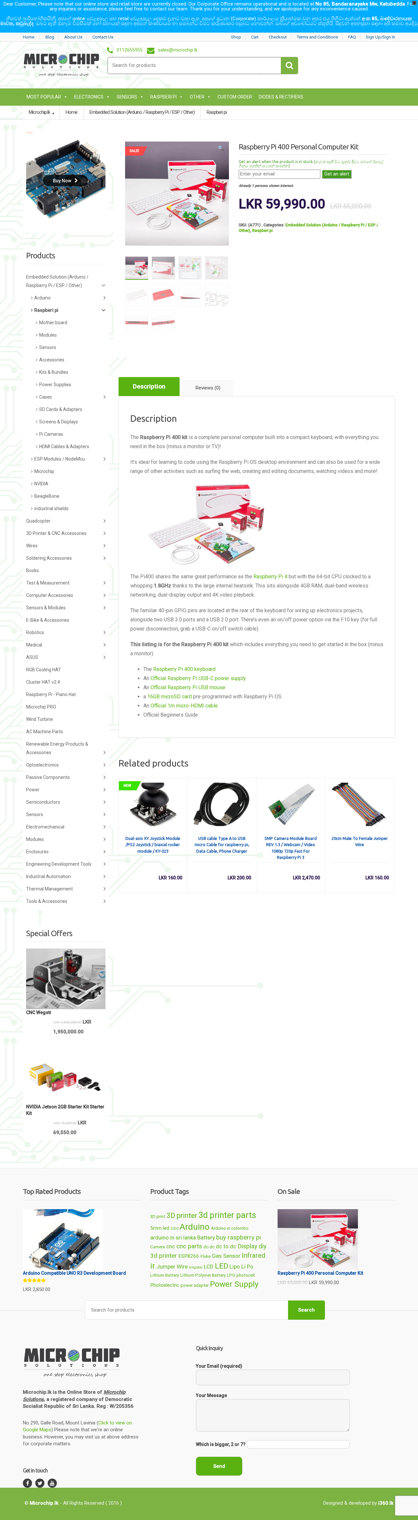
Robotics (35, 632)
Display (247, 1246)
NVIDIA (41, 483)
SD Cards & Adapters (60, 409)
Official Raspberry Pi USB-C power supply (198, 678)
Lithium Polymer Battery (203, 1275)
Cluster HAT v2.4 (43, 682)
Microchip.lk (40, 112)
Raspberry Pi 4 (270, 576)
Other (197, 96)
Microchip (44, 471)
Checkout (278, 37)
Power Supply (234, 1284)
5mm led (159, 1228)
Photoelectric (164, 1285)
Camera (157, 1246)
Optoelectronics (42, 765)
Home (28, 37)
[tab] (149, 386)
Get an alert (336, 174)
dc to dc (226, 1246)
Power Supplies (55, 384)
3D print (157, 1216)
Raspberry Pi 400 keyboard (184, 669)
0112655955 (130, 50)
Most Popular (43, 96)
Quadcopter (38, 521)
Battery (206, 1237)
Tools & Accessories (46, 901)
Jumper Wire (172, 1266)
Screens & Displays (58, 421)
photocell (245, 1275)
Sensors (127, 96)
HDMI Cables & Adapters (64, 446)
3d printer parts (227, 1215)
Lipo (235, 1266)
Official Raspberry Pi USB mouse (188, 687)
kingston (195, 1267)
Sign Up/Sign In (380, 37)
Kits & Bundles (53, 372)
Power (33, 789)
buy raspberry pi (238, 1237)
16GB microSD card (169, 696)
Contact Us (102, 37)
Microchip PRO (41, 706)
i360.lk (386, 1503)
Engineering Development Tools (58, 864)
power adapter (195, 1285)
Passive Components (48, 777)
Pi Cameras (51, 434)
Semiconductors (43, 802)
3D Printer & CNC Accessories (56, 533)
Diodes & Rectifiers (281, 96)
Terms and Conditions (317, 37)
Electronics (89, 96)
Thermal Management (49, 888)
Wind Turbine (39, 719)
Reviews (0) (208, 388)
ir (152, 1265)
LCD (209, 1266)
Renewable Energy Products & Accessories (57, 748)
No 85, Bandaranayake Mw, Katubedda (360, 4)
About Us (73, 37)
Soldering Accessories (49, 558)
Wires (32, 545)
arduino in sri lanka (173, 1237)
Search (306, 1310)
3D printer (182, 1215)
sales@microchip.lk (178, 50)
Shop (236, 37)
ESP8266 (188, 1256)
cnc (170, 1246)
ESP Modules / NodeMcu (59, 459)
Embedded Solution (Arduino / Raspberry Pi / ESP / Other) (57, 281)
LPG (231, 1275)
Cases (45, 397)
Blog (49, 37)
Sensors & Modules (46, 607)
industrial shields (51, 508)
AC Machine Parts (44, 731)
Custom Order (234, 96)
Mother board (53, 322)
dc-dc (209, 1246)
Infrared (253, 1255)
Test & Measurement (48, 582)
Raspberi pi (163, 96)
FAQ (352, 37)
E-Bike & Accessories (47, 620)
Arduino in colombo (230, 1228)
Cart (255, 37)
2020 (174, 1228)
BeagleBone (46, 496)
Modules (48, 335)
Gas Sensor (226, 1256)
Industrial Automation (48, 876)
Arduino (42, 297)
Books (32, 570)
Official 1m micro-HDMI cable (184, 706)
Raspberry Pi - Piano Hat (51, 694)
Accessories (51, 359)
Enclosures (37, 851)
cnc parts (189, 1246)
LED (221, 1266)
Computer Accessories (49, 595)
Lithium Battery (164, 1275)
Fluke (206, 1256)
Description (149, 386)
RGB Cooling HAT (43, 669)
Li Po (247, 1266)
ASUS (32, 657)
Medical (34, 644)
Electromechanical (45, 826)
